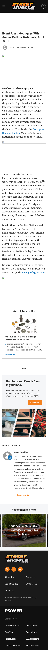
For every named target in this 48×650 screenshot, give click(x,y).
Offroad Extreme (13, 645)
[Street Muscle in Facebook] (13, 569)
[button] (24, 69)
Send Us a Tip (11, 583)
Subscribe (34, 402)
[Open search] (43, 6)
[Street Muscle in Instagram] (7, 569)
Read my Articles (24, 495)
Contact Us (31, 577)
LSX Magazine (32, 638)
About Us (9, 577)
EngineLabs (31, 632)
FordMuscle (10, 638)
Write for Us (31, 583)
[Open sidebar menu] (3, 6)
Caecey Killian (10, 354)
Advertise (9, 590)
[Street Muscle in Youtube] (20, 569)
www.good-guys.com (33, 272)
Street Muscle (32, 645)
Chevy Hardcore (12, 625)
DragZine (9, 632)
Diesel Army (31, 625)
